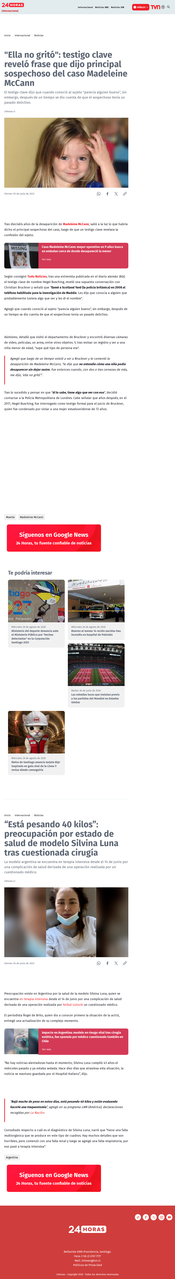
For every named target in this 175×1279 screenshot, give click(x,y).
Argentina (12, 1157)
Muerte (10, 517)
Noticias (38, 35)
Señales (141, 7)
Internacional (85, 7)
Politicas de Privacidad (87, 1265)
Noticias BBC (102, 7)
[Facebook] (107, 193)
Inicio (7, 35)
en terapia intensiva (33, 999)
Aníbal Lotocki (73, 1004)
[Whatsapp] (98, 193)
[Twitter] (116, 193)
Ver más (46, 259)
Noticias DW (117, 7)
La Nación (37, 1112)
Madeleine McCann (31, 517)
